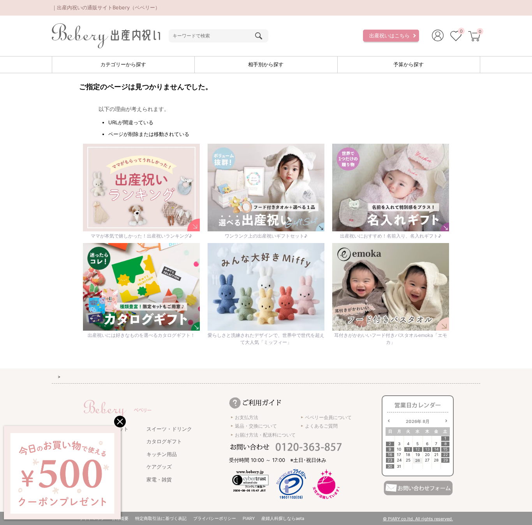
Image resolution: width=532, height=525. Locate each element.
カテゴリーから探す (123, 64)
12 (418, 449)
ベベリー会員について (328, 417)
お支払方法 (246, 417)
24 (399, 460)
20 (427, 455)
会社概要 (120, 518)
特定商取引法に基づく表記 (161, 518)
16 (390, 455)
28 (436, 460)
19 (418, 455)
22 (445, 455)
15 (445, 449)
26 (417, 460)
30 (390, 466)
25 (408, 460)
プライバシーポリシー (214, 518)
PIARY (249, 518)
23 (390, 460)
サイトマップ (92, 518)
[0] (456, 37)
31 (399, 466)
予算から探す (408, 64)
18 (408, 455)
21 (436, 455)
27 (427, 460)
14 (436, 449)
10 (399, 449)
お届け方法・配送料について (265, 435)
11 (408, 449)
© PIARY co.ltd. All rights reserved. (418, 518)
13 (427, 449)
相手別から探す (266, 64)
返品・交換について (256, 426)
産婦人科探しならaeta (282, 518)
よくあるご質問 (321, 426)
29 (445, 460)
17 (399, 455)
